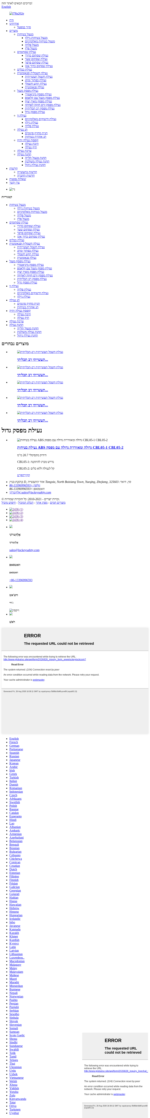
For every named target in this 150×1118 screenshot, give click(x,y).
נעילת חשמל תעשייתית (39, 76)
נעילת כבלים (24, 69)
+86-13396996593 (20, 580)
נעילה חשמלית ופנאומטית (32, 73)
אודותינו (14, 23)
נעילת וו (21, 115)
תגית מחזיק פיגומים (36, 133)
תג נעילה (22, 129)
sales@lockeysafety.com (24, 550)
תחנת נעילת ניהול (35, 165)
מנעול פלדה (32, 45)
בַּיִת (11, 20)
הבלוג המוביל (25, 502)
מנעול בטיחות (25, 34)
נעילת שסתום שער (36, 59)
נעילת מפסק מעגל (27, 90)
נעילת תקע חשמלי (36, 83)
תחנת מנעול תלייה (35, 158)
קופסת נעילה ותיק (27, 140)
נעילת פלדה (32, 126)
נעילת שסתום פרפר (36, 62)
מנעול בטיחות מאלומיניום (40, 41)
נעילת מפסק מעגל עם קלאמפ (42, 97)
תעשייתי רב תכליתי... (32, 359)
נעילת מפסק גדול (35, 112)
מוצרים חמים (57, 502)
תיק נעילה (31, 147)
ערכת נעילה (24, 150)
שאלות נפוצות (17, 179)
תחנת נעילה (24, 154)
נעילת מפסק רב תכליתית (39, 108)
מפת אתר (41, 502)
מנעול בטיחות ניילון (36, 37)
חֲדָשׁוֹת (13, 168)
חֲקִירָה (26, 475)
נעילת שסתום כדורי (36, 55)
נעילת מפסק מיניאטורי (38, 94)
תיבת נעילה (32, 143)
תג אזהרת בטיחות (35, 136)
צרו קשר (14, 182)
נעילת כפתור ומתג (35, 80)
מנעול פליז (31, 48)
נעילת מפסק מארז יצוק (38, 101)
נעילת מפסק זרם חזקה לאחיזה (43, 105)
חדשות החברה (26, 175)
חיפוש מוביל (9, 502)
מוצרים (13, 30)
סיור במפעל (24, 27)
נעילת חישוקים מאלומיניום (40, 119)
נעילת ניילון (31, 122)
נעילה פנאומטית (34, 87)
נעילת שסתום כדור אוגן (39, 66)
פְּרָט (19, 475)
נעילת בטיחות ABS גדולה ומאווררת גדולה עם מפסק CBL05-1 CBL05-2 (70, 447)
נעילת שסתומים (26, 52)
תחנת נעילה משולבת (37, 161)
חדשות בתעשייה (27, 172)
